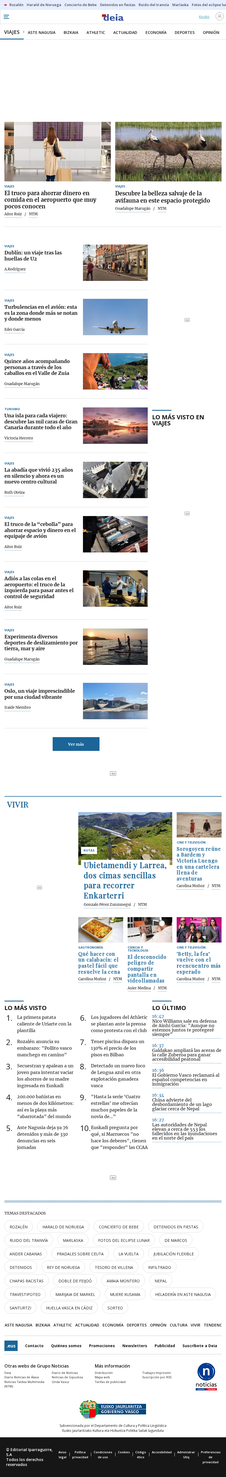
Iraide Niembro (17, 707)
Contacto (34, 1345)
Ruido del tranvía (29, 1240)
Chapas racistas (27, 1280)
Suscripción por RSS (156, 1377)
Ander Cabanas (26, 1253)
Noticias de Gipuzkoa (67, 1377)
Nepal (161, 1280)
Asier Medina (139, 988)
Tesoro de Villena (114, 1267)
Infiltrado (159, 1267)
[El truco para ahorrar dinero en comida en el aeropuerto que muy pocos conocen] (57, 152)
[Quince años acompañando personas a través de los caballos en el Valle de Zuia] (115, 371)
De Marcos (176, 1240)
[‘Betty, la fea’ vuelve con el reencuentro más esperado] (199, 929)
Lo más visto (25, 1007)
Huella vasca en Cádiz (69, 1307)
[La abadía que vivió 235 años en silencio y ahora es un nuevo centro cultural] (115, 480)
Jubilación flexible (174, 1253)
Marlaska (73, 1240)
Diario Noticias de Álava (21, 1377)
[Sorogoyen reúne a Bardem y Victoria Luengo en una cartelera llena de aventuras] (199, 824)
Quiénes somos (66, 1345)
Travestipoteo (25, 1294)
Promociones (102, 1345)
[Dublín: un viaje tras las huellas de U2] (115, 263)
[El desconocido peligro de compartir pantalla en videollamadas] (150, 929)
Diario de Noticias (65, 1373)
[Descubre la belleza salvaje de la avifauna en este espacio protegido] (168, 152)
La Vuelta (129, 1253)
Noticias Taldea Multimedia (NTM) (24, 1384)
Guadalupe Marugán (132, 208)
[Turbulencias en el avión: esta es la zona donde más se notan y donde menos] (115, 317)
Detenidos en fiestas (176, 1226)
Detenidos (21, 1267)
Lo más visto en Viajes (178, 420)
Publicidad (165, 1345)
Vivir (18, 804)
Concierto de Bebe (119, 1226)
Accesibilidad (162, 1452)
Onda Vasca (60, 1382)
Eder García (14, 329)
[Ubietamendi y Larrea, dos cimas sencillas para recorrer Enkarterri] (125, 838)
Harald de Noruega (63, 1226)
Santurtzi (20, 1307)
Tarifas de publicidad (110, 1382)
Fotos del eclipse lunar (124, 1240)
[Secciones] (6, 17)
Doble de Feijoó (75, 1280)
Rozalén (19, 1226)
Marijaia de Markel (75, 1294)
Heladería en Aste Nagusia (183, 1294)
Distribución (104, 1373)
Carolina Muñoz (191, 886)
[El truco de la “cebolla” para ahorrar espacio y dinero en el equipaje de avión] (115, 534)
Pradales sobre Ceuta (80, 1253)
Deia (7, 1373)
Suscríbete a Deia (199, 1345)
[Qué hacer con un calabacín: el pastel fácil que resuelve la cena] (100, 929)
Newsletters (134, 1345)
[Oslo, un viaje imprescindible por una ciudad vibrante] (115, 701)
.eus (11, 1346)
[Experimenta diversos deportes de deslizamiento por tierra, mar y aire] (115, 647)
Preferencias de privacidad (210, 1457)
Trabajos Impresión (156, 1373)
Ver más (76, 744)
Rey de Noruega (63, 1267)
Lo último (169, 1007)
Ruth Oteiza (14, 492)
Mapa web (102, 1377)
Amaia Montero (123, 1280)
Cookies (124, 1452)
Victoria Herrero (18, 438)
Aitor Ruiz (13, 214)
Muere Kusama (125, 1294)
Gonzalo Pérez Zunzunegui (107, 905)
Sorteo (115, 1307)
